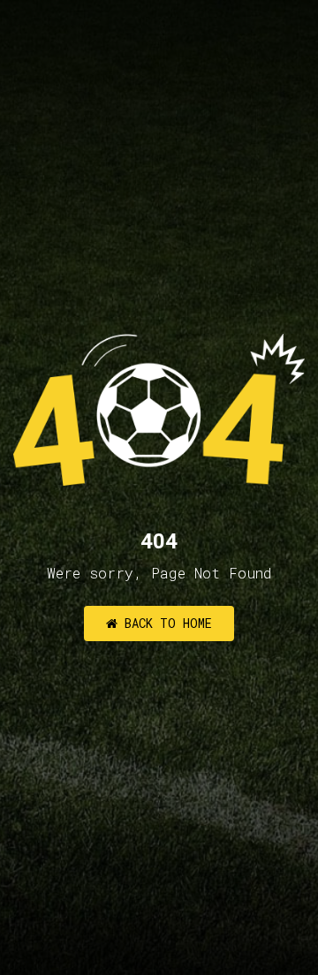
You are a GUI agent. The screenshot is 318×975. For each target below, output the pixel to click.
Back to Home (164, 623)
